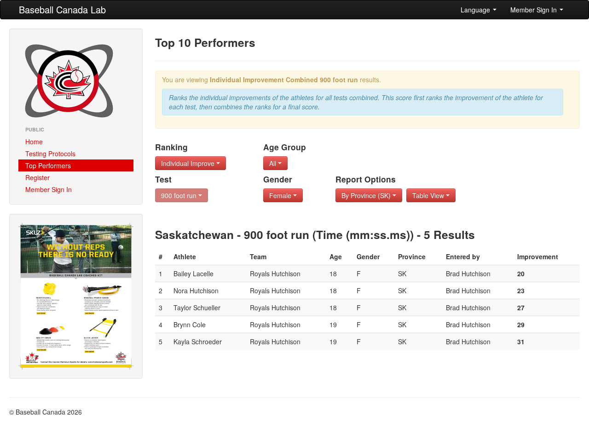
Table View (429, 195)
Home (34, 141)
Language (476, 9)
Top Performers (48, 165)
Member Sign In (534, 9)
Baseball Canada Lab (62, 9)
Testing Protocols (50, 153)
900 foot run (179, 195)
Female (281, 195)
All (273, 163)
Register (37, 177)
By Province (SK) (367, 195)
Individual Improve (188, 163)
